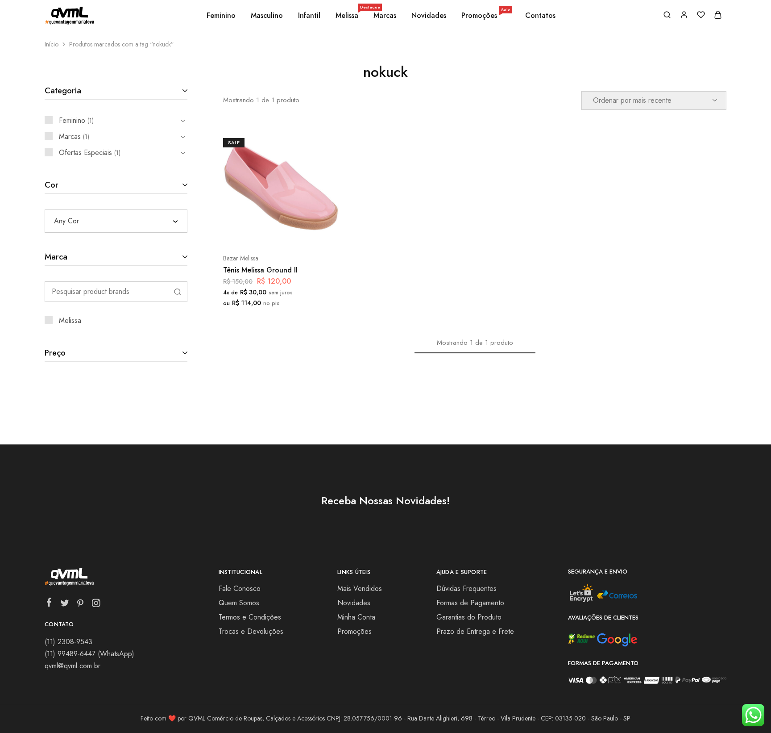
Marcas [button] (384, 16)
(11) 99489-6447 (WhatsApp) (89, 654)
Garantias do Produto (469, 617)
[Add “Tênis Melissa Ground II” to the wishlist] (303, 231)
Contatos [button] (540, 16)
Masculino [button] (267, 16)
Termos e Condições (250, 617)
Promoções (485, 16)
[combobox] (116, 221)
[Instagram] (96, 605)
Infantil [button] (309, 16)
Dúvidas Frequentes (466, 588)
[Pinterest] (80, 605)
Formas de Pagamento (470, 603)
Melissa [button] (348, 16)
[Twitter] (65, 605)
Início (51, 44)
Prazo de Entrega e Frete (475, 631)
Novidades (428, 16)
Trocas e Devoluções (251, 631)
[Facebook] (49, 604)
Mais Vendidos (359, 588)
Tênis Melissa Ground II (260, 270)
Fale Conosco (240, 588)
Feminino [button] (221, 16)
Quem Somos (239, 603)
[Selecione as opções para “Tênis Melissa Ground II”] (257, 231)
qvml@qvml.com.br (72, 666)
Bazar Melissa (240, 258)
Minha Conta (356, 617)
